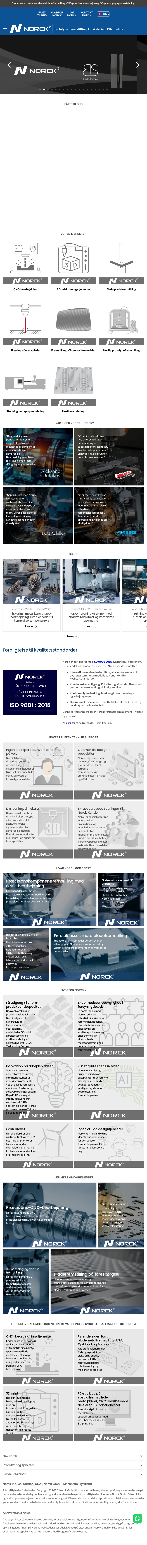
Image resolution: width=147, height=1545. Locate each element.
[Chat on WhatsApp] (137, 1518)
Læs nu (30, 626)
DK (105, 13)
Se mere (72, 636)
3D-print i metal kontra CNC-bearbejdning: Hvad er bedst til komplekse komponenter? (31, 616)
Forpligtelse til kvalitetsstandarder (40, 650)
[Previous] (9, 64)
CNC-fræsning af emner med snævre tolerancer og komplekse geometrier (91, 616)
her (69, 722)
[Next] (137, 64)
